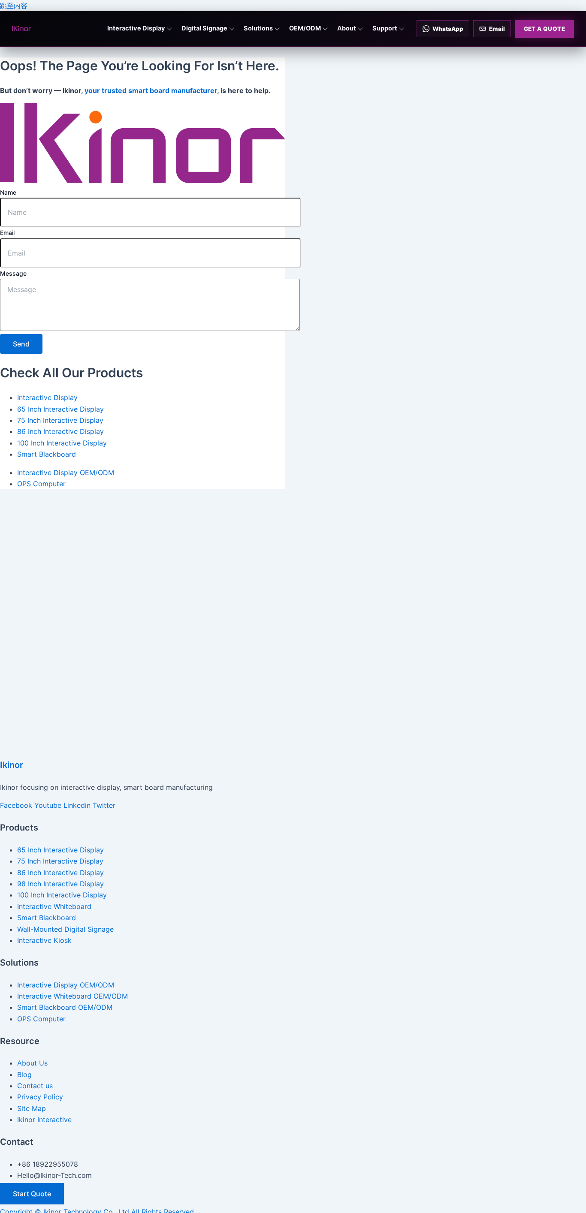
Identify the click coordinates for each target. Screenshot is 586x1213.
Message (13, 273)
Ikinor (11, 765)
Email (7, 232)
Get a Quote (544, 28)
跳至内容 (13, 5)
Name (8, 192)
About (346, 28)
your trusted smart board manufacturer (151, 90)
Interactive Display (136, 28)
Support (384, 28)
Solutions (258, 28)
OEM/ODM (305, 28)
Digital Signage (204, 28)
